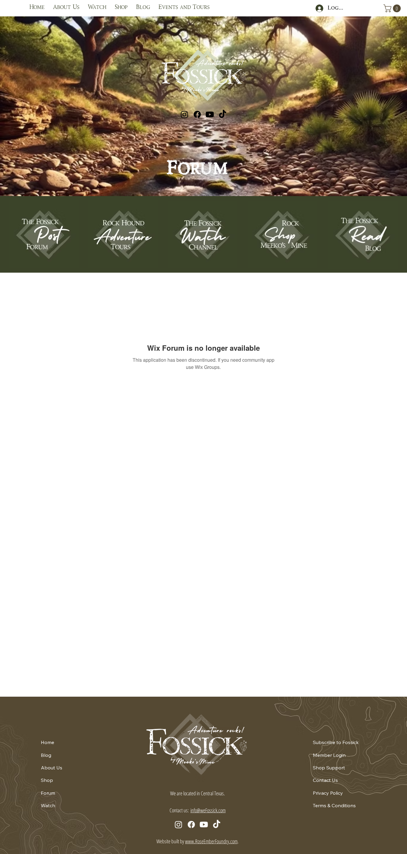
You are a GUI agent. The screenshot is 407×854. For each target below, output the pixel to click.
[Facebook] (197, 114)
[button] (393, 8)
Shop (47, 780)
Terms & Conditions (334, 805)
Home (47, 742)
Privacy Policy (328, 793)
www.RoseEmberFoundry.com (211, 841)
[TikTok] (222, 114)
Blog (46, 755)
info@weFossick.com (208, 810)
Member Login (329, 755)
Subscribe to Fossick (336, 742)
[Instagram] (184, 114)
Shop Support (329, 768)
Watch (48, 805)
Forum (48, 793)
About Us (51, 768)
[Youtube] (210, 114)
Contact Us (325, 780)
